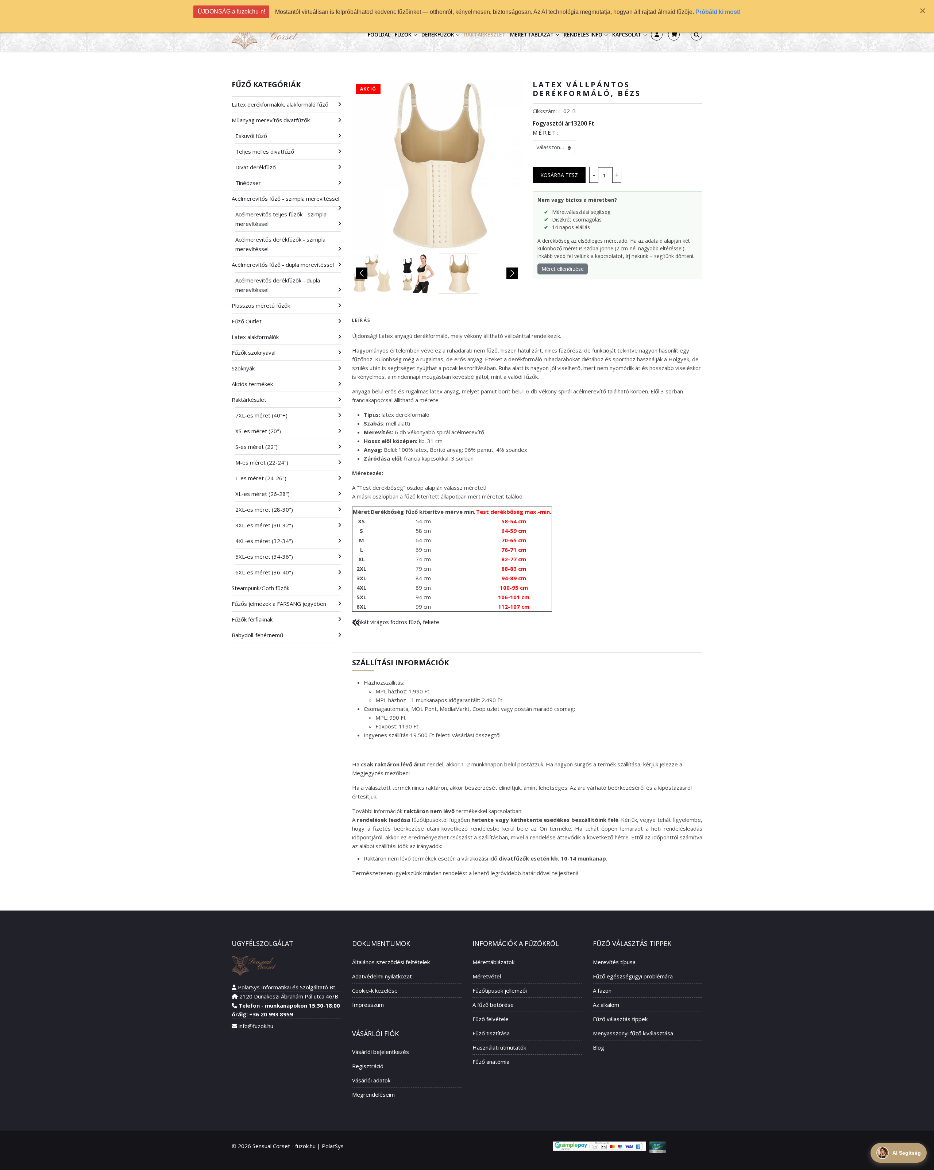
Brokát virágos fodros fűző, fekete (395, 622)
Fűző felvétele (490, 1019)
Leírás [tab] (361, 320)
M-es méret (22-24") (261, 462)
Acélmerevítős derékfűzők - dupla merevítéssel (277, 285)
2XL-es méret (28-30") (264, 509)
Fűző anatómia (490, 1061)
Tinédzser (248, 182)
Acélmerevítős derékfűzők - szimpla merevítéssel (280, 244)
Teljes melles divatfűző (264, 151)
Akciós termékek (252, 384)
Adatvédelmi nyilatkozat (382, 976)
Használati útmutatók (499, 1047)
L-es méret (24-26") (260, 478)
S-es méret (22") (256, 446)
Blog (598, 1047)
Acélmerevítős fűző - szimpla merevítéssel (285, 198)
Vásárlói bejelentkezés (380, 1051)
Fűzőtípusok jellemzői (499, 990)
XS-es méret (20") (258, 431)
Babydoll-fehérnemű (257, 635)
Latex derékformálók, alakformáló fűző (280, 104)
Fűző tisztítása (491, 1033)
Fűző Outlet (247, 321)
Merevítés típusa (614, 962)
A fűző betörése (493, 1004)
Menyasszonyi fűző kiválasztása (633, 1033)
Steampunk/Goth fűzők (260, 588)
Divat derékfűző (255, 167)
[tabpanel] (527, 471)
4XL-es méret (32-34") (264, 540)
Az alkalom (606, 1004)
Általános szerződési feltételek (391, 962)
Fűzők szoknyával (253, 352)
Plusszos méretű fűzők (261, 305)
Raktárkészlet (485, 34)
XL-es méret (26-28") (262, 493)
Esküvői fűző (251, 135)
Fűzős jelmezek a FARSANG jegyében (279, 603)
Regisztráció (367, 1066)
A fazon (602, 990)
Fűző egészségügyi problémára (633, 976)
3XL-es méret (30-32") (264, 525)
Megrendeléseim (373, 1094)
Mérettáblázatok (493, 962)
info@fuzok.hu (256, 1025)
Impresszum (368, 1004)
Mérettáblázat (532, 34)
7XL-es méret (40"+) (261, 415)
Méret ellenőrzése (562, 268)
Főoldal (379, 34)
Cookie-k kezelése (375, 990)
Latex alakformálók (255, 336)
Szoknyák (243, 368)
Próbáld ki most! (718, 12)
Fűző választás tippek (620, 1019)
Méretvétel (486, 976)
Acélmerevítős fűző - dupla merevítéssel (283, 264)
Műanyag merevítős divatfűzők (271, 120)
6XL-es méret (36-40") (264, 572)
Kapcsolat (626, 34)
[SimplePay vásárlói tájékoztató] (599, 1146)
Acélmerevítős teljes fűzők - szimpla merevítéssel (281, 219)
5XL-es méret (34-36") (264, 556)
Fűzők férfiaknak (252, 619)
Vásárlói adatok (371, 1080)
